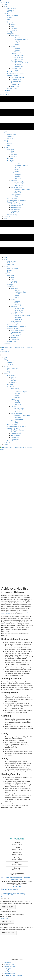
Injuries (13, 46)
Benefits (13, 24)
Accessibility (7, 963)
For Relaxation (15, 86)
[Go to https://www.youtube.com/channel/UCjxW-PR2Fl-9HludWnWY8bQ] (17, 958)
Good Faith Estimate (9, 973)
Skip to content (4, 1)
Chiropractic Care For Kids (22, 63)
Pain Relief (14, 28)
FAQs (12, 26)
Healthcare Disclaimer (10, 966)
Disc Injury (17, 48)
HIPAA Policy (7, 968)
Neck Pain (17, 41)
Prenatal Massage (16, 79)
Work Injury (18, 52)
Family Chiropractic (16, 61)
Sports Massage (15, 83)
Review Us (7, 90)
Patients (6, 14)
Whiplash (17, 50)
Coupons (9, 17)
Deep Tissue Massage (17, 77)
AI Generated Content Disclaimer (13, 975)
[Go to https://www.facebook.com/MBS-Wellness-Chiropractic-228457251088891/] (17, 954)
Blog (8, 19)
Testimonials (10, 10)
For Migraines (15, 85)
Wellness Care (19, 66)
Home (5, 4)
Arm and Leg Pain (20, 55)
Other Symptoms (16, 68)
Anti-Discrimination (9, 964)
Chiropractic (10, 34)
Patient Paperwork (12, 15)
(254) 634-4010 (4, 3)
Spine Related (15, 35)
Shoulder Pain (19, 59)
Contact (6, 92)
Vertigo (16, 70)
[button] (8, 907)
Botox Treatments (12, 72)
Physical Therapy (12, 88)
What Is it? (14, 30)
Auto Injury (10, 32)
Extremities (14, 54)
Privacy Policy (8, 970)
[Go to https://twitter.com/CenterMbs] (17, 956)
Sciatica (17, 43)
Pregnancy (18, 65)
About (5, 6)
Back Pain (17, 37)
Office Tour (10, 12)
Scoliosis (17, 45)
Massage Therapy (12, 75)
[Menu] (0, 355)
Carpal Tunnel (19, 57)
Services (6, 21)
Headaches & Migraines (21, 39)
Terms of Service (8, 972)
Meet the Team (11, 8)
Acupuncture (11, 23)
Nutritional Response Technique (16, 74)
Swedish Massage (16, 81)
